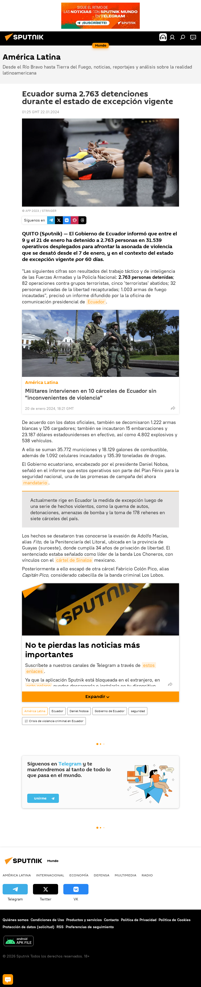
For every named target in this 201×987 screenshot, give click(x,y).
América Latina (41, 382)
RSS (60, 926)
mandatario (35, 483)
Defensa (101, 875)
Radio (147, 875)
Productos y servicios (84, 919)
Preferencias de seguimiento (90, 926)
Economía (78, 875)
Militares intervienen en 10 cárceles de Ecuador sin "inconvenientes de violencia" (91, 394)
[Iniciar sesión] (172, 37)
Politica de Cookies (175, 919)
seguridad (138, 711)
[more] (173, 408)
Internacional (50, 875)
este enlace (38, 686)
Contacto (111, 919)
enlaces (34, 671)
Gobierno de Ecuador (110, 711)
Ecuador (96, 302)
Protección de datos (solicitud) (28, 926)
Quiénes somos (16, 919)
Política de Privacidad (139, 919)
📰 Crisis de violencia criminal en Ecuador (53, 721)
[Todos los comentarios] (8, 979)
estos (149, 665)
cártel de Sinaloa (74, 560)
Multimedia (125, 875)
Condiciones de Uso (47, 919)
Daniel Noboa (79, 711)
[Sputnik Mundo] (26, 41)
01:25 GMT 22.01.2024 (40, 112)
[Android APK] (18, 942)
